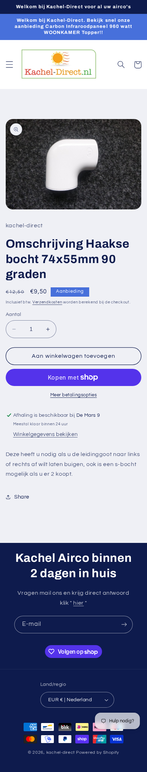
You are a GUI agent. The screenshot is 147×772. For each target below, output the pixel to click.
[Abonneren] (124, 624)
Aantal (13, 314)
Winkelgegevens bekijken (45, 434)
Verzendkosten (47, 302)
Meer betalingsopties (73, 395)
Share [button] (21, 497)
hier (78, 603)
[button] (9, 64)
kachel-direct (60, 752)
